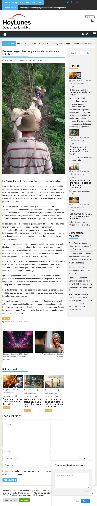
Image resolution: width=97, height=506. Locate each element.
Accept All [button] (24, 500)
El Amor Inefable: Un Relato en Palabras (52, 355)
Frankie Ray (73, 254)
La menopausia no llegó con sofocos (79, 270)
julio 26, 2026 (30, 390)
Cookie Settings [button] (10, 500)
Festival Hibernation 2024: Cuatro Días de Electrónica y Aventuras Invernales (16, 357)
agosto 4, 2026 (10, 390)
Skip (77, 501)
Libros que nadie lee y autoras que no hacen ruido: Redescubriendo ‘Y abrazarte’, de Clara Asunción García (80, 303)
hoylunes (19, 322)
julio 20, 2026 (51, 390)
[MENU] (94, 34)
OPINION (74, 66)
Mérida (25, 322)
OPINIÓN (6, 318)
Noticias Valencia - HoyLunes (31, 60)
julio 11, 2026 (76, 204)
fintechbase (74, 267)
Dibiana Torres (10, 322)
